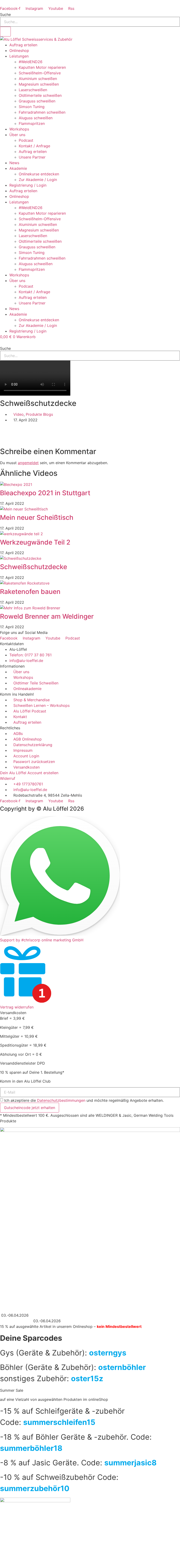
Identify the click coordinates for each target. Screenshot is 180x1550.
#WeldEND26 (30, 61)
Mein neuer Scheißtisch (36, 517)
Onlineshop (19, 50)
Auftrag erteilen (23, 45)
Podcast (26, 140)
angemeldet (28, 462)
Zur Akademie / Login (38, 179)
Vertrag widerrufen (17, 1007)
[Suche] (5, 31)
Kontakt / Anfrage (34, 146)
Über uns (17, 134)
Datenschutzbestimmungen (61, 1100)
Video (18, 414)
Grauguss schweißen (37, 101)
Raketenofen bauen (30, 592)
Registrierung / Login (27, 185)
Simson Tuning (32, 106)
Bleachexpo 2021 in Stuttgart (45, 493)
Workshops (19, 129)
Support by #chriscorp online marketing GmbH (41, 940)
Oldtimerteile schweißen (40, 95)
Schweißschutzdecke (33, 567)
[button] (90, 342)
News (14, 162)
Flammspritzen (32, 123)
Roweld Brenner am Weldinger (47, 616)
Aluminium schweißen (38, 78)
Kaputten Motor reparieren (42, 67)
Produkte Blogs (39, 414)
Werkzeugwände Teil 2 (35, 542)
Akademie (18, 168)
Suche (5, 14)
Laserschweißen (33, 89)
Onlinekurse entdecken (39, 174)
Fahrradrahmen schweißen (42, 112)
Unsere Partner (32, 157)
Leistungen (19, 56)
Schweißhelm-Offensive (40, 73)
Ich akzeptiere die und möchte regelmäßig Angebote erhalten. (84, 1100)
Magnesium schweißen (39, 84)
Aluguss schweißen (35, 118)
